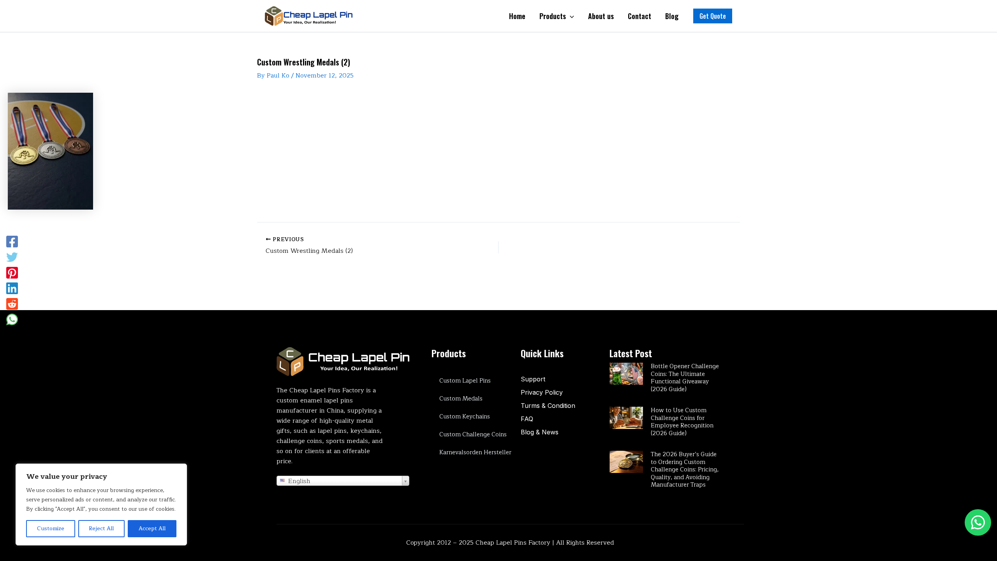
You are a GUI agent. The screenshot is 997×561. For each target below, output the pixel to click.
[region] (101, 504)
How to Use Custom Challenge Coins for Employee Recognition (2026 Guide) (682, 422)
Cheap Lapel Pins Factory (513, 543)
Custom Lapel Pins (465, 381)
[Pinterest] (12, 273)
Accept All (152, 528)
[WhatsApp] (12, 319)
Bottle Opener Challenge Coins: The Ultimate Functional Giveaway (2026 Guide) (685, 378)
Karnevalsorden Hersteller (475, 452)
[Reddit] (12, 304)
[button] (712, 16)
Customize (50, 528)
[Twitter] (12, 257)
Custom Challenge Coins (473, 434)
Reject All (101, 528)
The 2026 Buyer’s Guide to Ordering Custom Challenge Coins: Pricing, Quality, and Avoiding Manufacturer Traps (685, 470)
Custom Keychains (464, 417)
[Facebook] (12, 241)
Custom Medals (461, 399)
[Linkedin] (12, 288)
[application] (570, 16)
